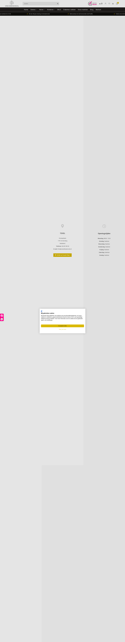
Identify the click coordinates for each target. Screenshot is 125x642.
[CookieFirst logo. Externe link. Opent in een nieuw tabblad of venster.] (41, 311)
